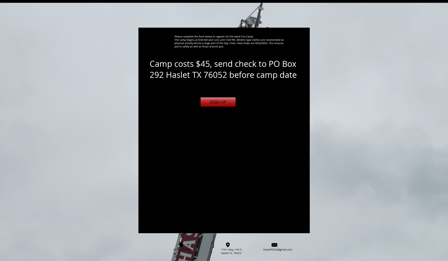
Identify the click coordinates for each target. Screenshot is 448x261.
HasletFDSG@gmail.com (277, 249)
